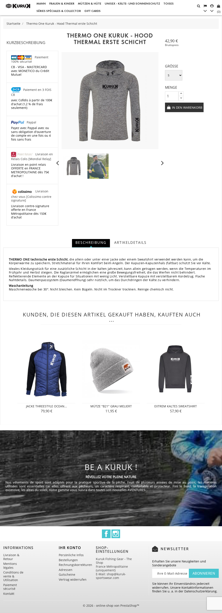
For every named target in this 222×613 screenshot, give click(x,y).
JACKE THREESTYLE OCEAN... (46, 406)
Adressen (65, 570)
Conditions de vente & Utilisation (13, 576)
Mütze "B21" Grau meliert (111, 406)
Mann (41, 3)
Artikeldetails (130, 242)
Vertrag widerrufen (73, 579)
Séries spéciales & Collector (58, 11)
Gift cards (92, 11)
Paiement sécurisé (10, 587)
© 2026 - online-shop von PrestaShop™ (111, 605)
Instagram (115, 533)
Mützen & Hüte (89, 3)
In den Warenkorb (186, 107)
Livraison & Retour (11, 557)
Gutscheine (67, 574)
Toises (168, 3)
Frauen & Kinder (61, 3)
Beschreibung (90, 242)
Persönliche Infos (71, 555)
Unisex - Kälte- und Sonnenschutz (132, 3)
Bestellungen (68, 560)
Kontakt (8, 594)
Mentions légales (10, 566)
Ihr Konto (70, 547)
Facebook (106, 533)
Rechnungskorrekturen (75, 565)
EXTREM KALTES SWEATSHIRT (175, 406)
